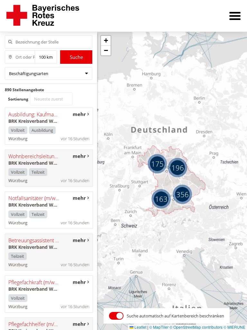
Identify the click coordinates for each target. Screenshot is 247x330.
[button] (182, 194)
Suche (76, 57)
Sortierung (18, 99)
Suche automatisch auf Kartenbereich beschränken (175, 316)
